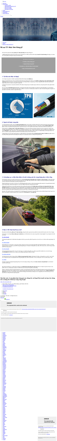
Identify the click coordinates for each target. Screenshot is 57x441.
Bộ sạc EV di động (8, 8)
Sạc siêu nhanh (5, 237)
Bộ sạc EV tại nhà (8, 7)
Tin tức (4, 10)
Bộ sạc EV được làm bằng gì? (8, 44)
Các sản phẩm (5, 4)
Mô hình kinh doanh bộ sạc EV (10, 6)
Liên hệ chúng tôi (6, 13)
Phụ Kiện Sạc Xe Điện (9, 9)
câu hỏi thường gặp (6, 11)
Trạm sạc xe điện (8, 5)
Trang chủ (4, 3)
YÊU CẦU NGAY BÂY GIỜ (5, 281)
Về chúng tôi (5, 12)
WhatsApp (8, 299)
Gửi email (2, 297)
